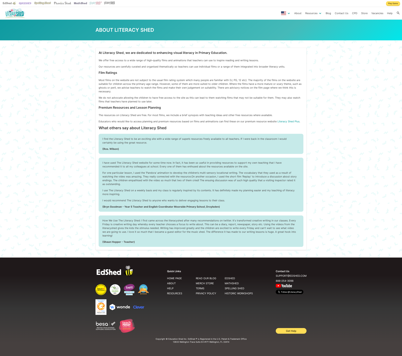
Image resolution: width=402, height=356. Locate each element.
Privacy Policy (206, 293)
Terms (200, 288)
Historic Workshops (239, 293)
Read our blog (206, 278)
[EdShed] (129, 271)
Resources (311, 13)
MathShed (232, 283)
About (298, 13)
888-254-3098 (284, 280)
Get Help (291, 330)
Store (364, 13)
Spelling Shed (234, 288)
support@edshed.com (291, 275)
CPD (354, 13)
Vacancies (377, 13)
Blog (328, 13)
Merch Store (205, 283)
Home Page (174, 278)
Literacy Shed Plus (288, 121)
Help (390, 13)
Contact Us (341, 13)
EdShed (230, 278)
